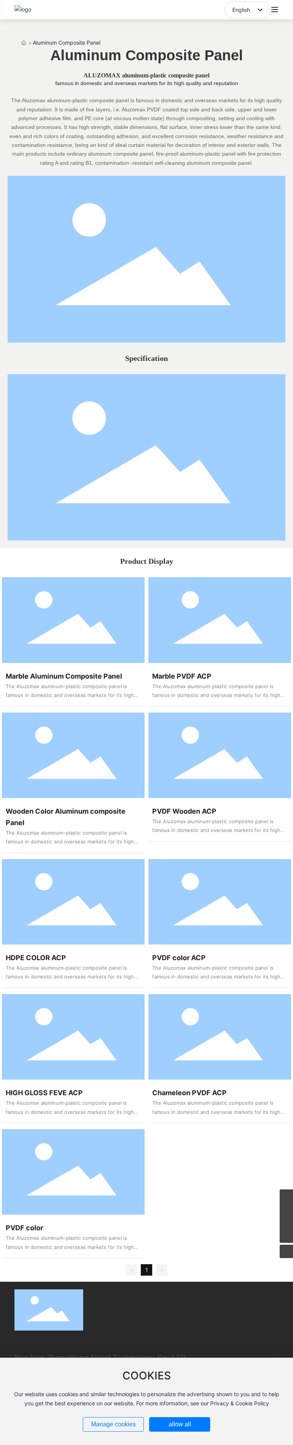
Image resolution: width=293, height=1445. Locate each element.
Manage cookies (113, 1424)
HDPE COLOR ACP (36, 958)
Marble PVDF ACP (181, 676)
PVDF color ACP (179, 958)
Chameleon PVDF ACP (189, 1093)
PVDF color (24, 1228)
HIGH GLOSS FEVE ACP (44, 1093)
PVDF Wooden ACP (184, 811)
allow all (180, 1424)
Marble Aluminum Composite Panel (64, 676)
